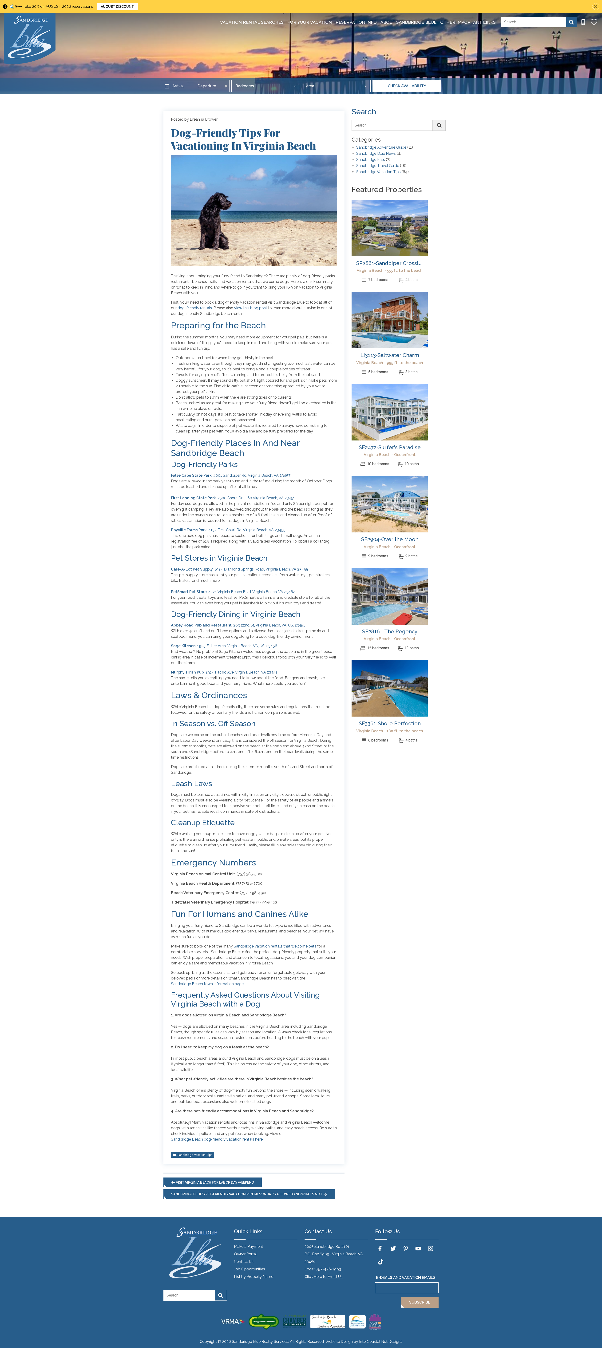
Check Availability (407, 86)
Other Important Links (468, 22)
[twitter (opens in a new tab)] (393, 1248)
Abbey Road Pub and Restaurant (201, 625)
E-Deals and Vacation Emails (406, 1277)
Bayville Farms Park (189, 530)
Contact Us (243, 1261)
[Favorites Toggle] (594, 22)
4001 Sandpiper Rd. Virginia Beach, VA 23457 (251, 475)
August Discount (117, 6)
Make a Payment (248, 1246)
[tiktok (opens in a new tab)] (380, 1261)
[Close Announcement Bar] (595, 6)
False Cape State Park (191, 475)
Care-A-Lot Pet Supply (192, 569)
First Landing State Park (193, 498)
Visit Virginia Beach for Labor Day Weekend (215, 1182)
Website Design (339, 1341)
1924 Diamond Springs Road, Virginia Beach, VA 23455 (261, 569)
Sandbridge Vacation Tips (195, 1155)
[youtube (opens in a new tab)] (418, 1248)
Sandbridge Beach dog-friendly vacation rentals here (217, 1139)
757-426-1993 (328, 1269)
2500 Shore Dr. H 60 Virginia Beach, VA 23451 (256, 498)
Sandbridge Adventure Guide (381, 148)
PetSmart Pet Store (189, 592)
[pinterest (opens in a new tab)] (405, 1248)
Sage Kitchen (183, 646)
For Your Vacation (309, 22)
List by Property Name (253, 1276)
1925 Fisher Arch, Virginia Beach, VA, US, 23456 (237, 646)
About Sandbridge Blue (408, 22)
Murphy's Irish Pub (187, 672)
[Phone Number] (583, 22)
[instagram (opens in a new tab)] (430, 1248)
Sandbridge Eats (370, 160)
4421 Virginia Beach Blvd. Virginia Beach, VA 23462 (251, 592)
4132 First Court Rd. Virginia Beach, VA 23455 (246, 530)
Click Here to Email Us (324, 1276)
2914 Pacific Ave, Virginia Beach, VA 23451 (241, 672)
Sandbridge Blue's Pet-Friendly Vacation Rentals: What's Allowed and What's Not (246, 1194)
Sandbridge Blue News (376, 154)
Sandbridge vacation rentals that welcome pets (275, 946)
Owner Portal (245, 1254)
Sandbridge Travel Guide (377, 166)
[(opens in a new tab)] (390, 228)
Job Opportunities (249, 1269)
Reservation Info (356, 22)
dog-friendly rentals (195, 308)
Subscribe (419, 1302)
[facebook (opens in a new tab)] (380, 1248)
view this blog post (250, 308)
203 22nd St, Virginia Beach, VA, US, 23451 (269, 625)
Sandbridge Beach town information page (207, 984)
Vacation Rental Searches (252, 22)
